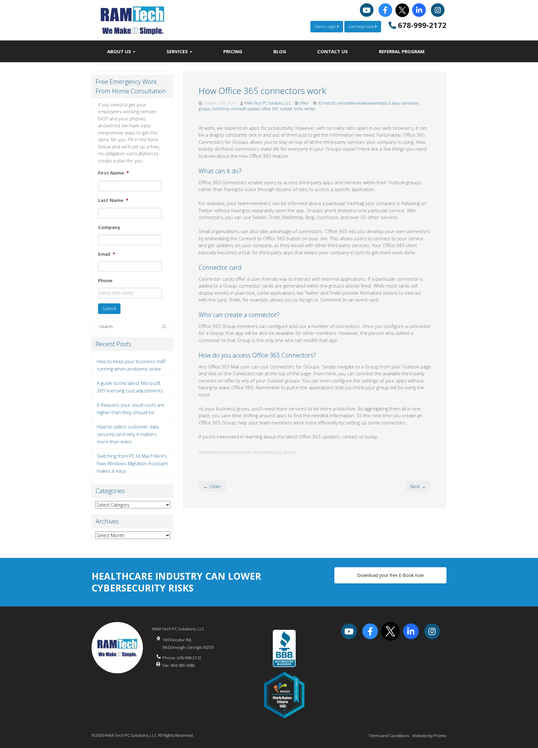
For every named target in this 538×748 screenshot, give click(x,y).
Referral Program (402, 51)
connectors (410, 103)
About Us (119, 51)
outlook (286, 108)
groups (204, 108)
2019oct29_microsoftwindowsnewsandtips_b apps (358, 103)
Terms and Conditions (389, 735)
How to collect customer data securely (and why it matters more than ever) (128, 434)
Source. (289, 452)
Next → (418, 486)
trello (298, 108)
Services (178, 51)
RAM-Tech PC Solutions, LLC (267, 103)
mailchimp (220, 108)
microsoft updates (245, 108)
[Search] (164, 327)
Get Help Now (361, 26)
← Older (212, 486)
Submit (109, 308)
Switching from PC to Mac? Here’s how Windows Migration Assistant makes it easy (132, 463)
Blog (279, 51)
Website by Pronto (429, 735)
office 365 (270, 108)
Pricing (232, 51)
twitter (310, 108)
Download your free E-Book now (390, 575)
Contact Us (332, 51)
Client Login (325, 26)
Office (304, 103)
